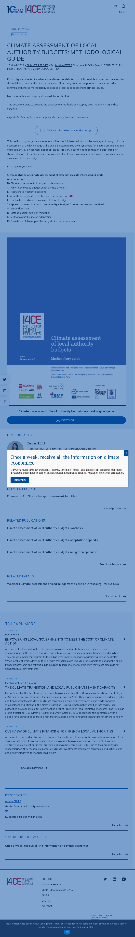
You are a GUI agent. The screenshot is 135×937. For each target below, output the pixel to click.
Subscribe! (20, 479)
